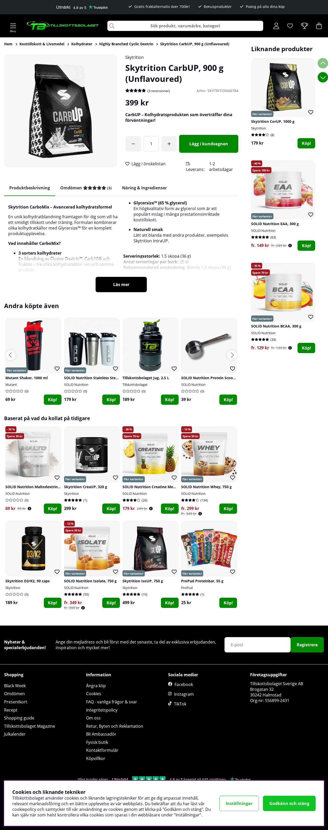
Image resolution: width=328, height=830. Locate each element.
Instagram (184, 694)
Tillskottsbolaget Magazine (29, 726)
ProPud (187, 587)
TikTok (180, 704)
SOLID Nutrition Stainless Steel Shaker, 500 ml (105, 377)
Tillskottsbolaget (135, 384)
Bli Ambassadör (101, 734)
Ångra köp (96, 686)
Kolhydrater (81, 43)
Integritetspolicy (101, 710)
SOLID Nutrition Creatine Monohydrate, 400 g (162, 486)
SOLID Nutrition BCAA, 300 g (276, 326)
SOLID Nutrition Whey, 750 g (206, 486)
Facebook (184, 684)
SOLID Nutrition (263, 230)
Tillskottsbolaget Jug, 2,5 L (145, 377)
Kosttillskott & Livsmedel (41, 43)
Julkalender (15, 734)
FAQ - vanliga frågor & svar (111, 702)
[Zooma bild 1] (60, 110)
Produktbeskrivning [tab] (29, 188)
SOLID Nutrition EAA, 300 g (275, 223)
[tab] (86, 188)
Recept (10, 710)
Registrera (307, 645)
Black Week (15, 686)
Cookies (93, 693)
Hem (8, 43)
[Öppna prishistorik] (290, 245)
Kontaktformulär (102, 750)
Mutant (11, 384)
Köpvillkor (95, 758)
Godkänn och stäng (289, 803)
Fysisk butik (97, 742)
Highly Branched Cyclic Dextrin (126, 43)
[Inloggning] (276, 25)
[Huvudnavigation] (13, 25)
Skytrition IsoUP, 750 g (142, 580)
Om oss (93, 718)
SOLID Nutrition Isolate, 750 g (90, 580)
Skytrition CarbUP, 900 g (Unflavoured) (194, 43)
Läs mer (121, 284)
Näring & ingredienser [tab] (144, 188)
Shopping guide (19, 718)
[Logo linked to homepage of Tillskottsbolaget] (62, 26)
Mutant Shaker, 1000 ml (26, 377)
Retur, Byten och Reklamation (114, 726)
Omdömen (14, 693)
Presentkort (15, 702)
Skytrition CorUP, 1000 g (272, 121)
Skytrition (134, 57)
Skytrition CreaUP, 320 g (85, 486)
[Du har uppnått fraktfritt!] (133, 143)
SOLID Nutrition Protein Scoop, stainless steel (221, 377)
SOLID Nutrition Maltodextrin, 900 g (37, 486)
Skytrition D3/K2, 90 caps (27, 580)
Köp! (306, 143)
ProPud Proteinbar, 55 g (202, 580)
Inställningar (239, 803)
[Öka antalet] (169, 143)
